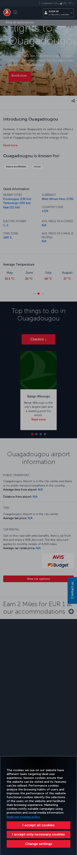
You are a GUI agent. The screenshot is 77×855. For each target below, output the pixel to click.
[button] (38, 844)
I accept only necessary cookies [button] (38, 834)
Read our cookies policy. (23, 817)
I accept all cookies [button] (38, 825)
